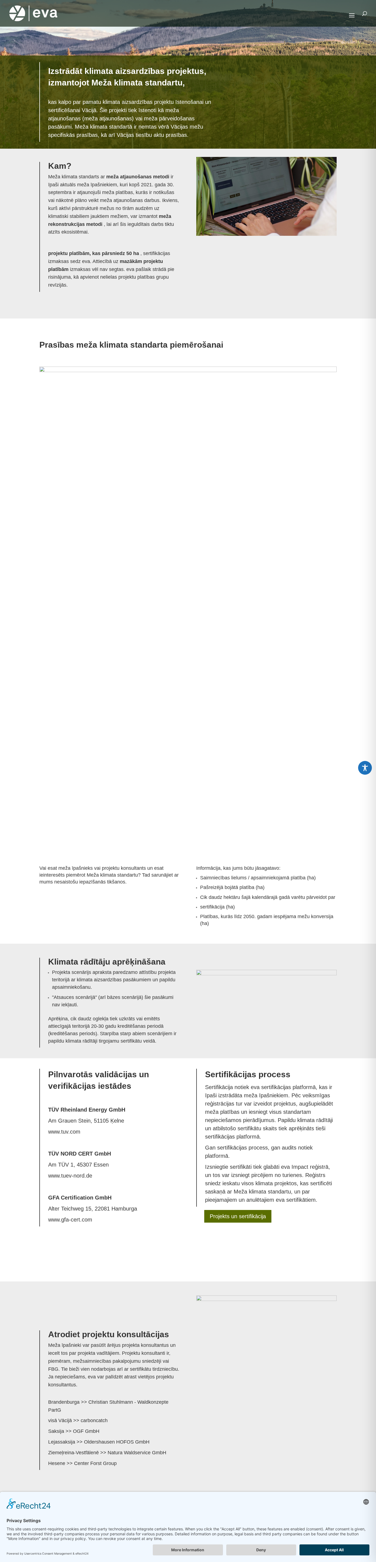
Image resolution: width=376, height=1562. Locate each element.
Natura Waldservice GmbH (137, 1452)
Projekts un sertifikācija (238, 1216)
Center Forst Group (95, 1463)
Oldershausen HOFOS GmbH (116, 1442)
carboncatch (94, 1420)
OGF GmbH (86, 1431)
